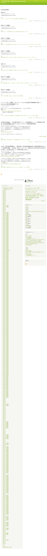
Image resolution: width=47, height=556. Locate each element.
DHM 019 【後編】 (6, 216)
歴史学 (33, 197)
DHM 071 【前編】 (6, 339)
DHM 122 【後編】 (6, 438)
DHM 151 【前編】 (6, 499)
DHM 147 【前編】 (6, 491)
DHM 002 (4, 192)
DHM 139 (4, 473)
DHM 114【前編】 (6, 424)
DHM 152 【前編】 (6, 503)
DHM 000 (4, 190)
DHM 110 (4, 418)
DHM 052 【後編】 (6, 295)
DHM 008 (4, 199)
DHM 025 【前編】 (6, 229)
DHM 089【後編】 (6, 385)
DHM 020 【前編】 (6, 217)
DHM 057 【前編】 (6, 306)
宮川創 (7, 18)
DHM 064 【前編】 (6, 322)
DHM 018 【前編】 (6, 212)
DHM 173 (4, 541)
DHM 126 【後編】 (6, 444)
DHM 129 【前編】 (6, 449)
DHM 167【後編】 (6, 534)
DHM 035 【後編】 (6, 255)
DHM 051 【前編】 (6, 291)
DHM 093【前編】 (6, 395)
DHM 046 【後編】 (6, 281)
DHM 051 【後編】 (6, 293)
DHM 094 (4, 398)
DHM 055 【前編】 (6, 301)
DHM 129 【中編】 (6, 447)
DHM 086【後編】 (6, 375)
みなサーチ (26, 31)
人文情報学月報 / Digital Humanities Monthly (13, 1)
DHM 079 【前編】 (6, 358)
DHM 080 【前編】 (6, 360)
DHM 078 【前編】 (6, 355)
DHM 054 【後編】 (6, 300)
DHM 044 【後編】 (6, 276)
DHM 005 (4, 196)
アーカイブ (2, 115)
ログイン (36, 1)
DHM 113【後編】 (6, 423)
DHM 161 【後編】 (6, 523)
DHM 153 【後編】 (6, 506)
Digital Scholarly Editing (29, 188)
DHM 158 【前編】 (6, 516)
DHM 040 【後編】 (6, 267)
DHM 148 (4, 493)
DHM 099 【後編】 (6, 405)
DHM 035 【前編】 (6, 254)
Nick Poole (25, 115)
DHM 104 (4, 411)
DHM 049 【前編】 (6, 287)
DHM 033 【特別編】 (6, 250)
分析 (41, 194)
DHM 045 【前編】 (6, 277)
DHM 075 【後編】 (6, 349)
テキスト (42, 189)
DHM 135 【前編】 (6, 464)
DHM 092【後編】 (6, 394)
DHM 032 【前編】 (6, 245)
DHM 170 (4, 537)
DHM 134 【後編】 (6, 462)
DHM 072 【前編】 (6, 341)
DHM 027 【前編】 (6, 233)
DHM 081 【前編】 (6, 362)
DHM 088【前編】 (6, 380)
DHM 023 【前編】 (6, 224)
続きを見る (30, 20)
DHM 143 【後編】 (6, 483)
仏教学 (25, 18)
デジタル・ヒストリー (31, 191)
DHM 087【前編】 (6, 376)
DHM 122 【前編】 (6, 437)
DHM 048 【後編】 (6, 285)
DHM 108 (4, 415)
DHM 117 (4, 430)
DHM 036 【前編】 (6, 256)
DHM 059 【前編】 (6, 310)
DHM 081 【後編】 (6, 363)
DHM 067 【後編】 (6, 330)
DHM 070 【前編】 (6, 336)
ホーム (2, 6)
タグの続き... (43, 200)
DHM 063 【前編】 (6, 320)
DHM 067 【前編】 (6, 329)
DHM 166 (4, 531)
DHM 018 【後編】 (6, 213)
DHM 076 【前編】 (6, 350)
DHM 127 (4, 445)
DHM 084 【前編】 (6, 369)
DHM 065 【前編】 (6, 324)
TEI (12, 18)
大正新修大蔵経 (8, 167)
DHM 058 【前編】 (6, 308)
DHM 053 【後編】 (6, 297)
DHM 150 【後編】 (6, 498)
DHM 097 (4, 401)
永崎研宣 (37, 115)
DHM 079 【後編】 (6, 359)
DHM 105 (4, 412)
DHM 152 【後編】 (6, 504)
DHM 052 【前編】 (6, 294)
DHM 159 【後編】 (6, 519)
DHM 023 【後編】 (6, 225)
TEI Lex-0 (9, 18)
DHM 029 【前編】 (6, 238)
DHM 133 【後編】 (6, 459)
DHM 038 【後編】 (6, 262)
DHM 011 (4, 203)
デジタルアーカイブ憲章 (37, 44)
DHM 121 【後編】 (6, 436)
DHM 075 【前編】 (6, 348)
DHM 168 (4, 535)
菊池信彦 (28, 139)
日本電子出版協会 (3, 139)
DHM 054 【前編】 (6, 298)
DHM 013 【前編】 (6, 205)
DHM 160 (4, 521)
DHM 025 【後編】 (6, 230)
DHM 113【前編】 (6, 421)
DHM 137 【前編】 (6, 469)
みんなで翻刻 (26, 82)
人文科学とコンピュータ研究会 (31, 194)
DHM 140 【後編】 (6, 476)
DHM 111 (4, 419)
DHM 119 (4, 432)
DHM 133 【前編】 (6, 458)
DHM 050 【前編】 (6, 289)
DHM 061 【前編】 (6, 315)
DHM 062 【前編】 (6, 317)
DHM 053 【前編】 (6, 296)
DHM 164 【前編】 (6, 528)
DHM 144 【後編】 (6, 485)
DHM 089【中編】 (6, 382)
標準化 (11, 57)
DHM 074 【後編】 (6, 347)
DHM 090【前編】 (6, 387)
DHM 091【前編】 (6, 391)
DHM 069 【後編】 (6, 335)
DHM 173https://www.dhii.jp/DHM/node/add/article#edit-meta (35, 211)
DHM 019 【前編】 (6, 215)
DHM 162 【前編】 (6, 524)
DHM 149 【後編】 (6, 496)
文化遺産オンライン (4, 31)
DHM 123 (4, 439)
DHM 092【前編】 (6, 393)
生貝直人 (21, 115)
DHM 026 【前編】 (6, 231)
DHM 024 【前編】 (6, 226)
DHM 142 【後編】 (6, 480)
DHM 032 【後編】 (6, 246)
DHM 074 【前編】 (6, 346)
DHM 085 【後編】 (6, 373)
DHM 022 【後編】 (6, 223)
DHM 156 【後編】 (6, 514)
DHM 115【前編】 (6, 426)
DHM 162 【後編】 (6, 525)
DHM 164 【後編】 (6, 529)
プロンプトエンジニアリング (28, 57)
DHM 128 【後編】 (6, 446)
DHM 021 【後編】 (6, 220)
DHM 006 (4, 197)
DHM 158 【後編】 (6, 517)
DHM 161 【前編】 (6, 522)
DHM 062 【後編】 (6, 319)
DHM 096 (4, 400)
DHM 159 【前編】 (6, 518)
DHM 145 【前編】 (6, 486)
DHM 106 (4, 413)
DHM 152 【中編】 (6, 502)
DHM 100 (4, 406)
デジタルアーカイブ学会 (29, 44)
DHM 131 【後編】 (6, 454)
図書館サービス (3, 44)
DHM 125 (4, 441)
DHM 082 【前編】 (6, 365)
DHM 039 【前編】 (6, 263)
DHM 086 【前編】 (6, 374)
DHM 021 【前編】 (6, 219)
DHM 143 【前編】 (6, 482)
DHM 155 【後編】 (6, 511)
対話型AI (21, 57)
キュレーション (3, 18)
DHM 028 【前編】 (6, 236)
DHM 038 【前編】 (6, 261)
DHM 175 (4, 543)
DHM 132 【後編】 (6, 457)
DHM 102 (4, 408)
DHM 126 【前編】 (6, 443)
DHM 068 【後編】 (6, 333)
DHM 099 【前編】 (6, 404)
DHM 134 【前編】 (6, 460)
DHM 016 (4, 210)
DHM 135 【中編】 (6, 463)
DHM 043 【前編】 (6, 272)
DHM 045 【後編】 (6, 278)
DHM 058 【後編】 (6, 309)
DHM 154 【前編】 (6, 508)
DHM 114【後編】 (6, 425)
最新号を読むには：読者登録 (7, 187)
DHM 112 (4, 420)
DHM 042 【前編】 (42, 136)
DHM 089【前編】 (6, 384)
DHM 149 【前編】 (6, 495)
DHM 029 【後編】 (6, 239)
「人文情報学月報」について (7, 189)
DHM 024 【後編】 (6, 228)
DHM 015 (4, 209)
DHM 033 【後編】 (6, 249)
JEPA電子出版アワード (10, 139)
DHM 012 (4, 204)
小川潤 (37, 195)
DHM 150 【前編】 (6, 497)
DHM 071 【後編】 (6, 340)
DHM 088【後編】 (6, 381)
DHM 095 (4, 399)
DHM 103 (4, 410)
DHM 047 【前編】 (6, 282)
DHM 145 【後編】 (6, 488)
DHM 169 (4, 536)
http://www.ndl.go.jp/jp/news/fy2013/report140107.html (10, 156)
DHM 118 (4, 431)
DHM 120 (4, 433)
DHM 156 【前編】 (6, 512)
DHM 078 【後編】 (6, 356)
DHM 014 (4, 207)
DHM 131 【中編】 (6, 452)
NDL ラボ (19, 82)
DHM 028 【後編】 (6, 237)
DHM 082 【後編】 (6, 366)
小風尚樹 (41, 195)
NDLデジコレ (8, 57)
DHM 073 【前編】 (6, 343)
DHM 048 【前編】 (6, 284)
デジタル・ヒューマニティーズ (31, 192)
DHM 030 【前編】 (6, 241)
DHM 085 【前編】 (6, 372)
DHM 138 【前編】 (6, 471)
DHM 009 (4, 200)
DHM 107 (4, 414)
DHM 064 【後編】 (6, 323)
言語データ (34, 57)
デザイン (2, 95)
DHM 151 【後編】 (6, 501)
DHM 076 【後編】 (6, 352)
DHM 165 (4, 530)
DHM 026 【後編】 (6, 232)
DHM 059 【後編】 (6, 311)
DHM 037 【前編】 (6, 258)
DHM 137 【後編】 (6, 470)
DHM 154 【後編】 (6, 509)
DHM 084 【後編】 (6, 371)
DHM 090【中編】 (6, 386)
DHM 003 (4, 193)
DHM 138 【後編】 (6, 472)
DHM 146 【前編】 (6, 489)
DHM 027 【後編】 (6, 235)
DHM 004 (4, 194)
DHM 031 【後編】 (6, 244)
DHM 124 (4, 440)
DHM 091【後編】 (6, 392)
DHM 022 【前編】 (6, 222)
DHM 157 (4, 515)
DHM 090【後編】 (6, 388)
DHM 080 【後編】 (6, 361)
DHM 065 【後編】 (6, 326)
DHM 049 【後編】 (6, 288)
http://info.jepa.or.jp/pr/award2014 (6, 131)
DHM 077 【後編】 (6, 354)
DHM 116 (4, 428)
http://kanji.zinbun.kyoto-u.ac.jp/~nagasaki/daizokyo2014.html (11, 163)
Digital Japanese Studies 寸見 (19, 31)
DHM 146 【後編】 (6, 490)
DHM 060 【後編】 (6, 314)
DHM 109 (4, 417)
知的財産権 (20, 167)
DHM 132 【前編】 (6, 456)
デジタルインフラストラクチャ (21, 44)
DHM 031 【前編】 (6, 243)
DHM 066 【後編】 (6, 328)
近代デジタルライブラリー (23, 139)
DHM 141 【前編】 (6, 477)
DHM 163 (4, 527)
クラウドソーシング (31, 82)
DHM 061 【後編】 (6, 316)
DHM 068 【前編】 (6, 332)
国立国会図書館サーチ (11, 115)
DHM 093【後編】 (6, 397)
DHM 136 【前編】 (6, 466)
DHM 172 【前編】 (6, 540)
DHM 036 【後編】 (6, 257)
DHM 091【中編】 (6, 389)
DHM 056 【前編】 (6, 303)
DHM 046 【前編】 (6, 280)
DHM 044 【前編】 (6, 275)
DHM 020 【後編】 (6, 218)
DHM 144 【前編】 (6, 484)
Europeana (6, 115)
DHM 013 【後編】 (6, 206)
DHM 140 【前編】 (6, 475)
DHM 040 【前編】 (6, 265)
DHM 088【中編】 (6, 379)
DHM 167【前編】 (6, 532)
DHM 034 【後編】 (6, 252)
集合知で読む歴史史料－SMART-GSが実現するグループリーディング (35, 252)
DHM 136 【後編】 (6, 467)
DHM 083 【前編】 (6, 367)
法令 (1, 82)
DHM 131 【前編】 (6, 453)
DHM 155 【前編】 (6, 510)
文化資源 (33, 115)
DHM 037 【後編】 (6, 259)
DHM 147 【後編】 (6, 492)
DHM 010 (4, 202)
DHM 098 (4, 402)
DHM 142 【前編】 (6, 479)
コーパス (39, 189)
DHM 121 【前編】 (6, 434)
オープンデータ (29, 115)
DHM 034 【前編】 (6, 251)
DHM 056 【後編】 (6, 304)
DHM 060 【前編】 (6, 313)
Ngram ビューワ (14, 82)
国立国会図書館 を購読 (1, 174)
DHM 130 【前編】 (6, 450)
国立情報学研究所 (21, 18)
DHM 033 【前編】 (6, 248)
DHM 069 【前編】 (6, 334)
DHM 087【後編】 (6, 378)
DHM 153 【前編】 (6, 505)
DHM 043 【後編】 (6, 274)
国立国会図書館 (16, 18)
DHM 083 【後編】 (6, 368)
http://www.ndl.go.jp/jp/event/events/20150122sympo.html (11, 110)
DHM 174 (4, 542)
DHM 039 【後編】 (6, 264)
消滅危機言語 (21, 95)
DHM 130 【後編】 (6, 451)
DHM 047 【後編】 (6, 283)
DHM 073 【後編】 (6, 345)
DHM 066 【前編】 (6, 327)
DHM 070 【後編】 (6, 337)
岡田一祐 (13, 31)
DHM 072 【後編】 (6, 342)
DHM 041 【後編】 (6, 269)
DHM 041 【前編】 (6, 268)
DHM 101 (4, 407)
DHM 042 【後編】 (6, 271)
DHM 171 (4, 538)
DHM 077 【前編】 (6, 353)
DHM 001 (4, 191)
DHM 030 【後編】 (6, 242)
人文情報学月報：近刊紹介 (7, 547)
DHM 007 (4, 198)
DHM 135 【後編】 (6, 465)
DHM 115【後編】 (6, 427)
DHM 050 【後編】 (6, 290)
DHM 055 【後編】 (6, 302)
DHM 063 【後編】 (6, 321)
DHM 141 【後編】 (6, 478)
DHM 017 (4, 211)
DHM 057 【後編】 (6, 307)
